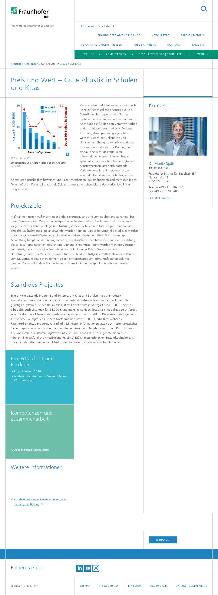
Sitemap (85, 586)
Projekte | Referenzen (24, 63)
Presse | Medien (192, 35)
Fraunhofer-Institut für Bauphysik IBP (32, 25)
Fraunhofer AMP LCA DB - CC (119, 35)
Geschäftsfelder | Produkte (160, 54)
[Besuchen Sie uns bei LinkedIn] (79, 568)
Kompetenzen (116, 54)
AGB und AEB (158, 586)
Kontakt (174, 44)
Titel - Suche (203, 8)
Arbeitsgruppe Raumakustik (31, 449)
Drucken (162, 539)
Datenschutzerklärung (191, 586)
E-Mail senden (160, 197)
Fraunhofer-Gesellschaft (98, 26)
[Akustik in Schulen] (37, 129)
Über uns (87, 54)
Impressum (134, 586)
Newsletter (160, 35)
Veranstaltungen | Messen (101, 44)
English (198, 44)
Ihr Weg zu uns (109, 586)
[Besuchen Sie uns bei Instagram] (95, 568)
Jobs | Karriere (145, 44)
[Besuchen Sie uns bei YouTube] (87, 568)
